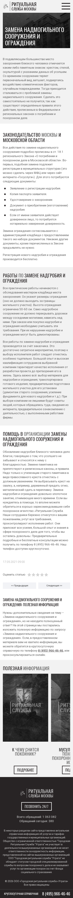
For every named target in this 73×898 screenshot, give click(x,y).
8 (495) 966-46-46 (50, 650)
